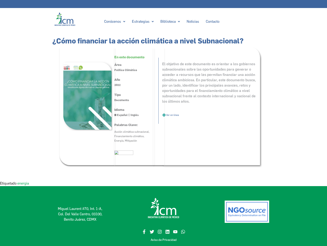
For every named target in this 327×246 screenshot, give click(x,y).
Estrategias (140, 21)
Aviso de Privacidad (164, 240)
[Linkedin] (167, 232)
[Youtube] (175, 232)
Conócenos (112, 21)
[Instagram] (159, 232)
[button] (114, 21)
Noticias (192, 21)
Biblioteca (168, 21)
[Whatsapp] (183, 232)
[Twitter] (152, 232)
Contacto (212, 21)
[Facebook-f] (144, 232)
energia (23, 183)
